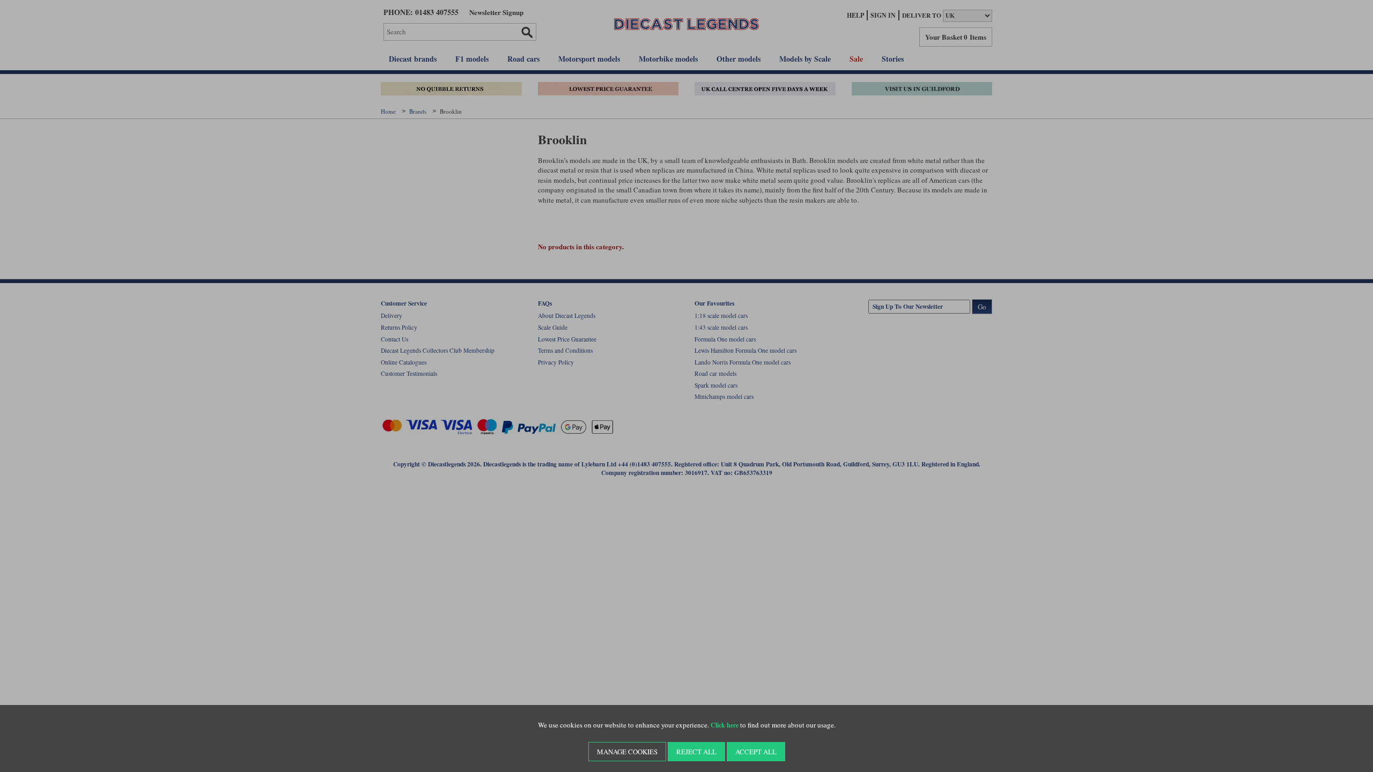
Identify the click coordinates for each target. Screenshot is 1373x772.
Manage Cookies (627, 751)
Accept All (756, 751)
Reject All (696, 751)
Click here (725, 725)
